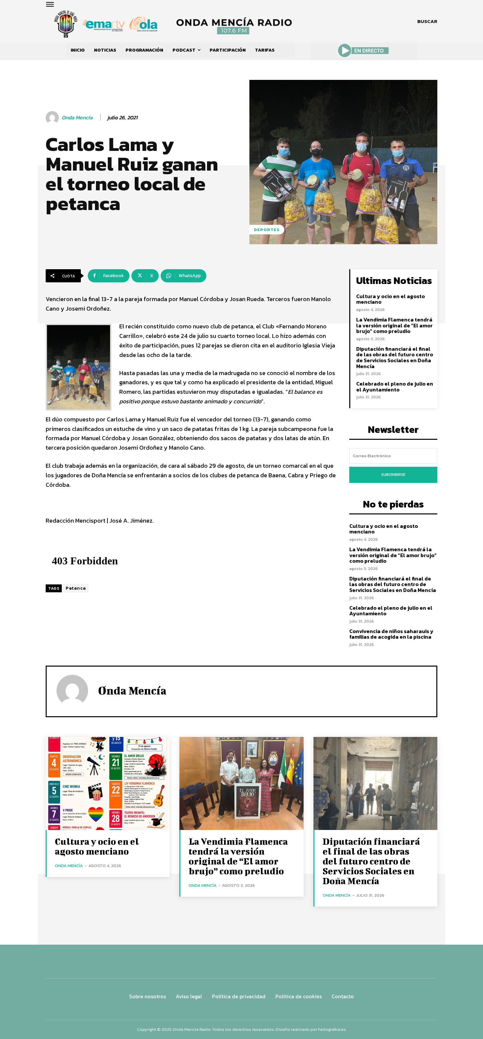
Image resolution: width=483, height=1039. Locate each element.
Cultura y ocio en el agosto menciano (390, 299)
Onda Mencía (77, 117)
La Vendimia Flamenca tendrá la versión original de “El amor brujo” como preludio (394, 325)
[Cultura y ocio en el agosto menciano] (108, 783)
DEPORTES (267, 229)
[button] (427, 21)
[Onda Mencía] (53, 117)
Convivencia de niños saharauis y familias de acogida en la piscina (391, 634)
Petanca (76, 588)
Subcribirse (393, 475)
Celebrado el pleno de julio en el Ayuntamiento (394, 386)
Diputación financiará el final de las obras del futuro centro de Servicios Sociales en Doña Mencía (394, 357)
